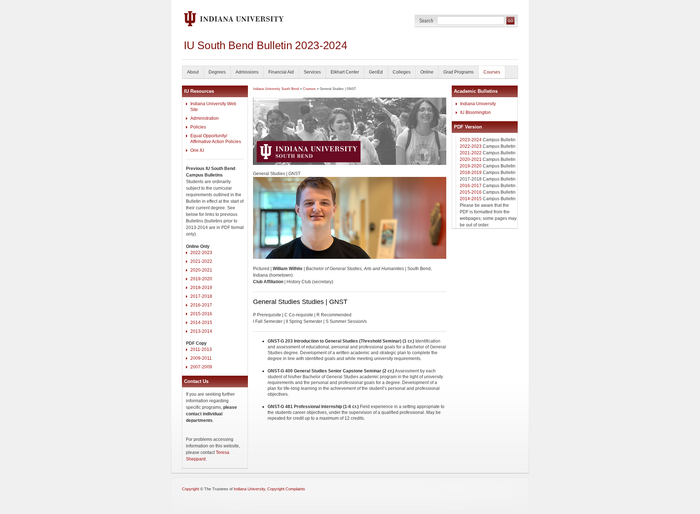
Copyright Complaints (286, 489)
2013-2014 (201, 331)
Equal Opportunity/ (208, 135)
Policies (198, 127)
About (193, 72)
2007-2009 (201, 366)
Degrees (217, 72)
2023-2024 (471, 139)
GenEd (376, 72)
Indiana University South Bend (276, 89)
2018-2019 (201, 287)
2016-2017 (201, 305)
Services (312, 72)
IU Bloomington (475, 112)
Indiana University (478, 103)
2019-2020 (201, 278)
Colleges (402, 72)
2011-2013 (201, 349)
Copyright (190, 489)
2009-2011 (201, 358)
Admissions (247, 72)
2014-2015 (201, 322)
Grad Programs (458, 72)
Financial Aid (281, 72)
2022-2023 (201, 252)
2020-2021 (201, 270)
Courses (491, 72)
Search (426, 21)
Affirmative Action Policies (215, 141)
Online (426, 72)
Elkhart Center (345, 72)
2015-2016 (201, 313)
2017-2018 (201, 296)
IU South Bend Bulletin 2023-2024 (265, 45)
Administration (204, 118)
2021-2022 (201, 261)
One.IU (197, 150)
